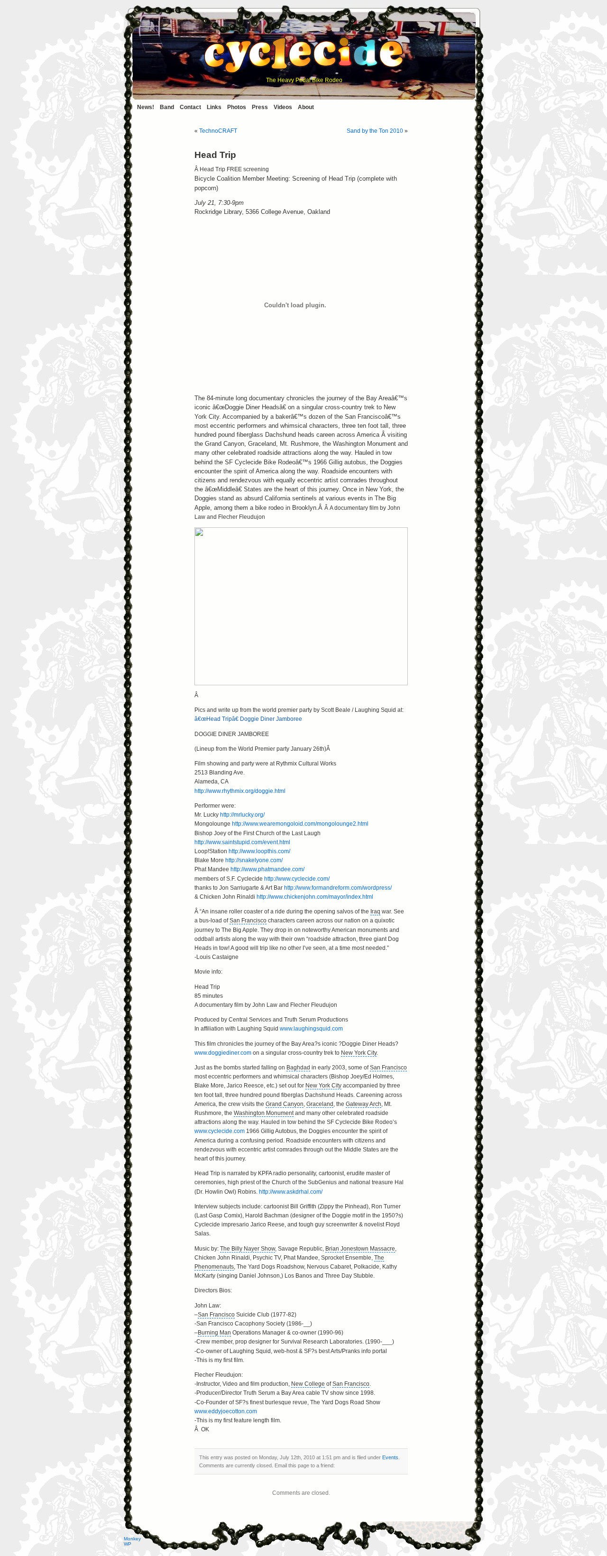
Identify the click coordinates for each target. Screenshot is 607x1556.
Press (260, 107)
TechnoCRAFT (218, 131)
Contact (190, 107)
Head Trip (215, 155)
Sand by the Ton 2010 (375, 131)
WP (127, 1544)
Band (167, 107)
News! (145, 107)
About (306, 107)
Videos (283, 107)
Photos (236, 107)
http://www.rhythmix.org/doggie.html (239, 791)
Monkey (132, 1538)
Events (390, 1457)
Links (214, 107)
